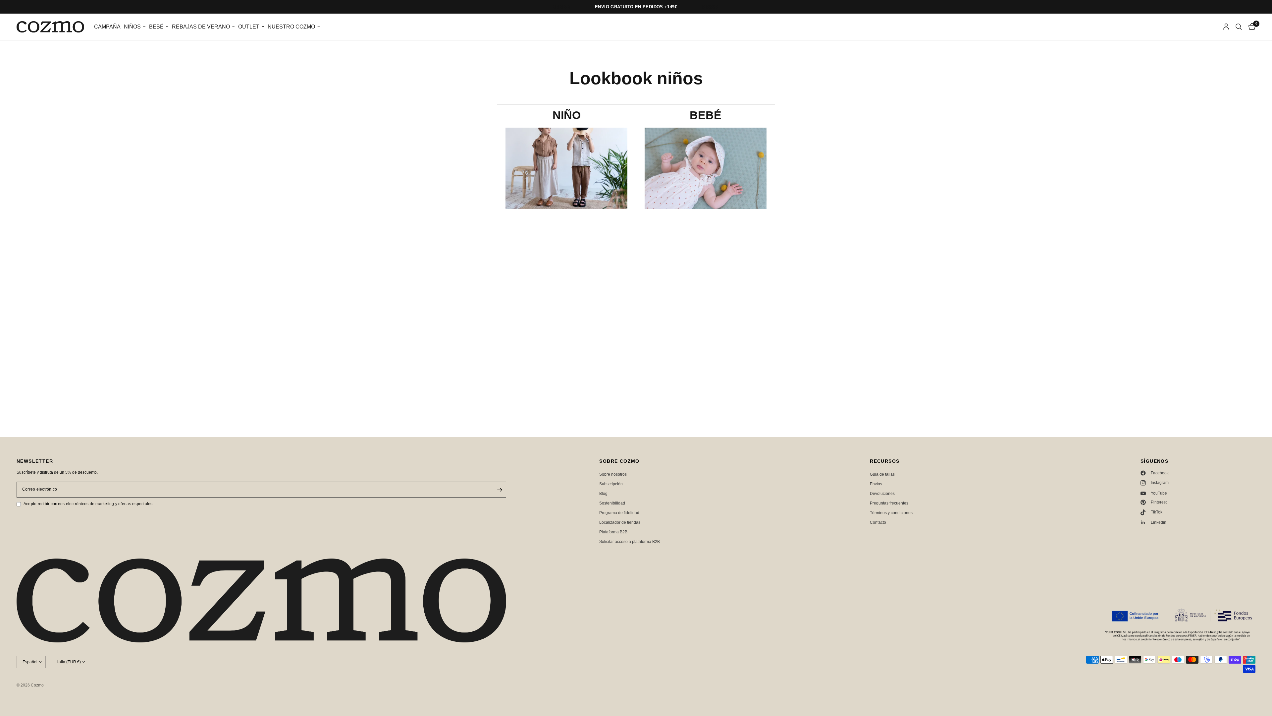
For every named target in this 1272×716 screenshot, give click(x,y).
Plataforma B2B (613, 532)
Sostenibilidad (612, 503)
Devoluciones (882, 493)
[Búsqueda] (1238, 27)
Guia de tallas (882, 474)
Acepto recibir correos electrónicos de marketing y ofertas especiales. (89, 504)
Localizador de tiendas (619, 522)
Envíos (876, 484)
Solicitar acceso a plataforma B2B (629, 541)
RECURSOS (884, 461)
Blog (603, 493)
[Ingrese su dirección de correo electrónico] (499, 490)
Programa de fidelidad (619, 512)
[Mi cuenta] (1226, 27)
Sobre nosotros (613, 474)
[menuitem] (107, 27)
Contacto (878, 522)
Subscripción (611, 484)
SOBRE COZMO (619, 461)
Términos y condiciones (891, 512)
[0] (1250, 27)
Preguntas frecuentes (889, 503)
